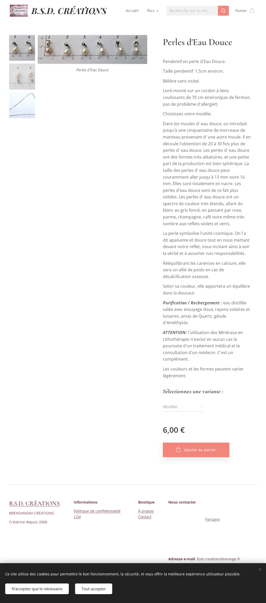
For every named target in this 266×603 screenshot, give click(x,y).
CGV (77, 516)
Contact (144, 516)
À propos (146, 510)
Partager (212, 519)
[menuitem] (133, 10)
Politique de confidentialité (97, 510)
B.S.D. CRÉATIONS (34, 503)
